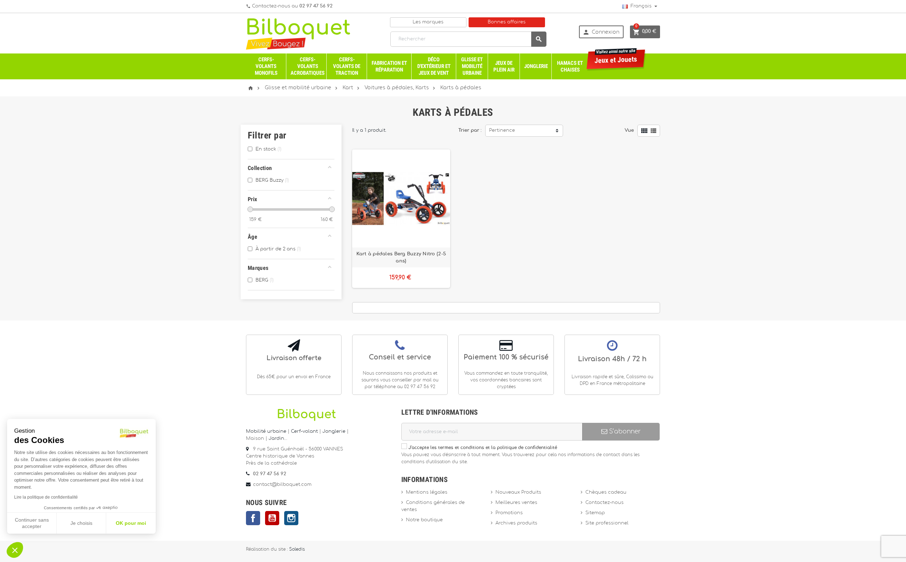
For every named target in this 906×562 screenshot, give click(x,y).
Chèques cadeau (605, 492)
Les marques (428, 22)
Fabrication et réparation (389, 66)
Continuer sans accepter (32, 523)
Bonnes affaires (507, 22)
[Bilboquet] (298, 33)
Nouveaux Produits (518, 492)
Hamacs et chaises (570, 66)
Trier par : (470, 130)
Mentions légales (426, 492)
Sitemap (595, 513)
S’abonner (624, 431)
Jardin (276, 438)
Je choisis (81, 523)
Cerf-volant (305, 431)
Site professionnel (607, 523)
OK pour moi (131, 523)
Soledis (297, 549)
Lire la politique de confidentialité (46, 497)
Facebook (253, 518)
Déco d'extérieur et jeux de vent (434, 66)
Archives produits (516, 523)
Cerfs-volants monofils (266, 66)
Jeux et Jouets (616, 57)
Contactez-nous (604, 502)
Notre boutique (424, 520)
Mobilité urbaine (266, 431)
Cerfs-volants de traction (346, 66)
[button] (14, 549)
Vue (629, 130)
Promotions (509, 513)
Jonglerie (536, 66)
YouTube (272, 518)
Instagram (291, 518)
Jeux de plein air (504, 66)
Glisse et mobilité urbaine (472, 66)
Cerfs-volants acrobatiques (308, 66)
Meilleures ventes (516, 502)
